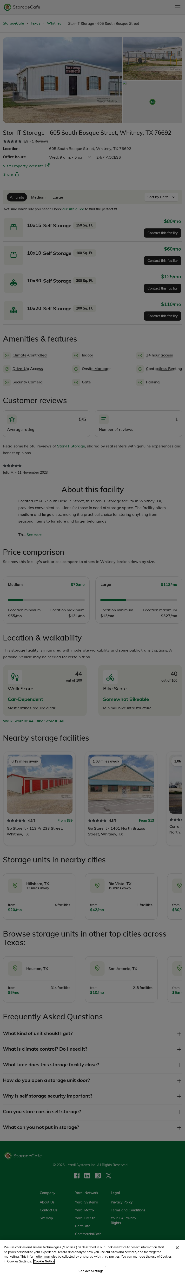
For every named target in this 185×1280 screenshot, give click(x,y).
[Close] (177, 1247)
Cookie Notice (44, 1261)
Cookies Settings (91, 1271)
